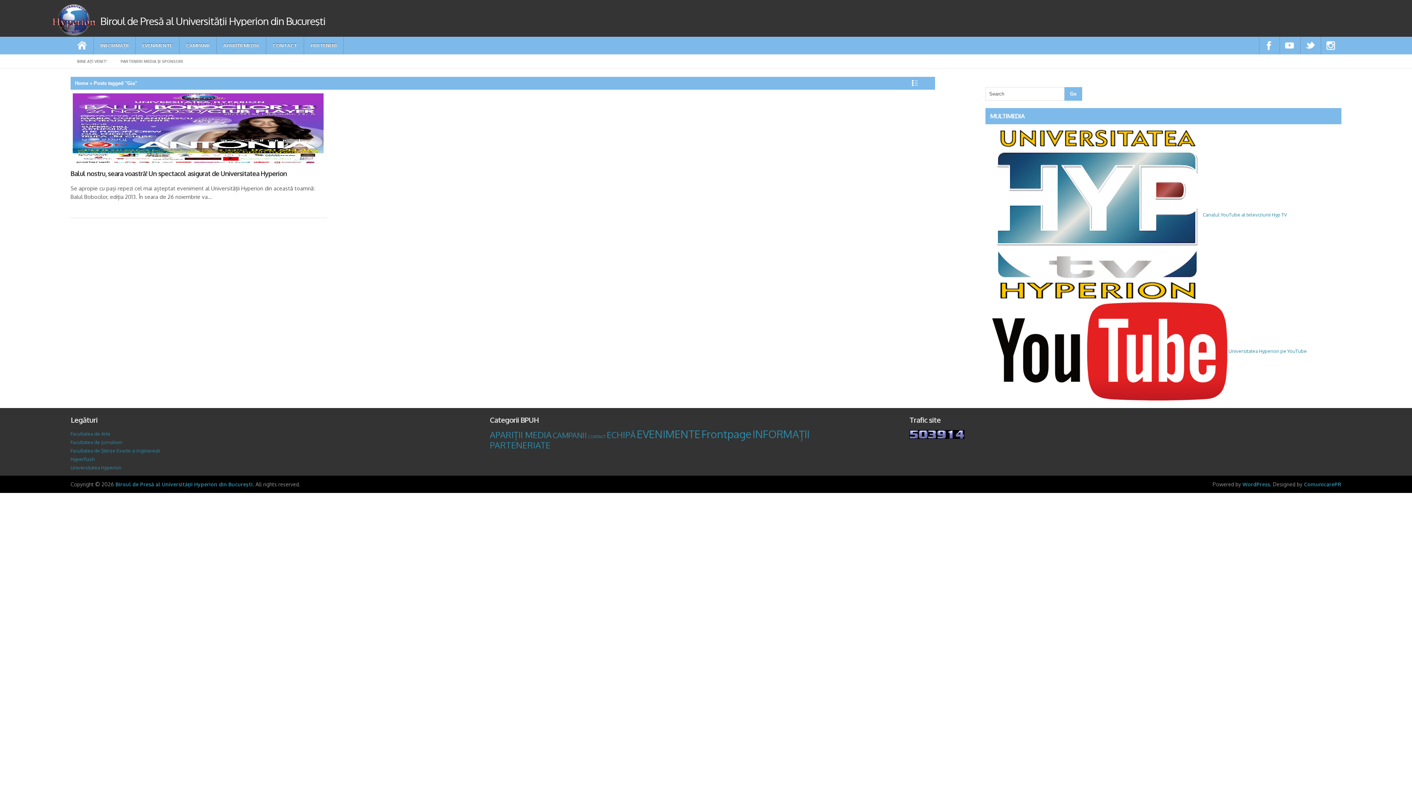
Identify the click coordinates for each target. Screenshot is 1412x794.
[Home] (82, 45)
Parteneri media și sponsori (152, 61)
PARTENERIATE (520, 445)
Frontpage (727, 434)
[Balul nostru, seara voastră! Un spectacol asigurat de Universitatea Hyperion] (197, 130)
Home (81, 83)
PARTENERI (324, 45)
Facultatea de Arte (90, 434)
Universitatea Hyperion (96, 468)
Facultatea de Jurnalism (96, 442)
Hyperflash (83, 459)
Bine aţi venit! (92, 61)
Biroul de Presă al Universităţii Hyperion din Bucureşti (184, 484)
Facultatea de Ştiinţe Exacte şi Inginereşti (115, 451)
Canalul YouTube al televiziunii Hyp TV (1244, 215)
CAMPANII (198, 45)
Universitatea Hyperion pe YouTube (1267, 351)
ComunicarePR (1322, 484)
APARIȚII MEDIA (241, 45)
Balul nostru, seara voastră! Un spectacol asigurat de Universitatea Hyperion (179, 173)
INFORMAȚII (114, 45)
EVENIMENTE (157, 45)
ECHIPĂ (621, 434)
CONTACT (285, 45)
